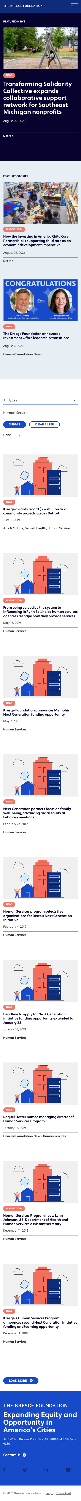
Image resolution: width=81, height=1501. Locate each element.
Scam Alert (63, 1493)
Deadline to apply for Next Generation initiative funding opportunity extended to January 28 (38, 1018)
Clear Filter (44, 425)
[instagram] (25, 1470)
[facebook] (4, 1470)
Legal (49, 1493)
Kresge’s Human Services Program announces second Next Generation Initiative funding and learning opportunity (40, 1322)
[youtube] (68, 1470)
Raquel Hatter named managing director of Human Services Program (38, 1119)
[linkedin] (46, 1470)
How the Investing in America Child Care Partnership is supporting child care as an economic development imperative (37, 240)
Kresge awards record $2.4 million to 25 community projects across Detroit (35, 511)
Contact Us (12, 1455)
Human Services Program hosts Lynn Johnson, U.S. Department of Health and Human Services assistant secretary (35, 1219)
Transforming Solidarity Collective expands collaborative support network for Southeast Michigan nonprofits (37, 98)
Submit (14, 425)
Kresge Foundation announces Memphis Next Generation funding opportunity (36, 712)
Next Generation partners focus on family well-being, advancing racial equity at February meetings (37, 813)
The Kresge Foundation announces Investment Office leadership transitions (36, 336)
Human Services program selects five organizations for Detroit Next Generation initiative (37, 915)
